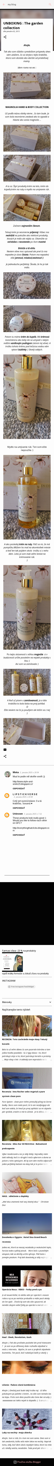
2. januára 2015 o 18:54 (29, 772)
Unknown (18, 814)
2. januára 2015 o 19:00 (23, 797)
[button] (5, 37)
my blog (12, 4)
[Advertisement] (27, 913)
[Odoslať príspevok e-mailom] (5, 750)
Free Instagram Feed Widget (22, 987)
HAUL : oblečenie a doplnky (15, 1196)
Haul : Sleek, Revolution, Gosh (16, 1337)
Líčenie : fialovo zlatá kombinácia (18, 1385)
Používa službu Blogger (29, 1462)
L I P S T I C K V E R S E (25, 794)
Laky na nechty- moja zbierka (17, 1432)
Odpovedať (19, 788)
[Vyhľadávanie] (50, 4)
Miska (16, 772)
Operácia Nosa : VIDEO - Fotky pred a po (22, 1289)
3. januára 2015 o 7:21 (33, 814)
